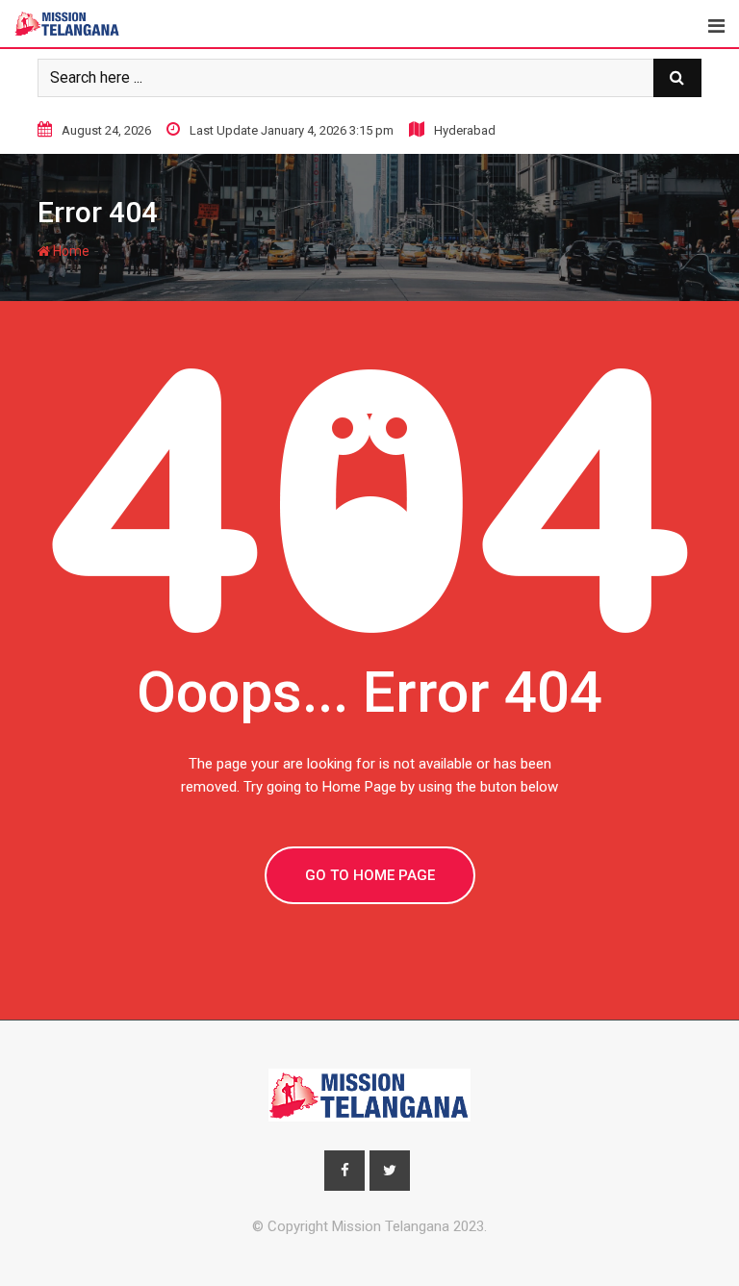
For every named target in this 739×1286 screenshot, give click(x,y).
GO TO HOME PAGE (370, 875)
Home (69, 251)
